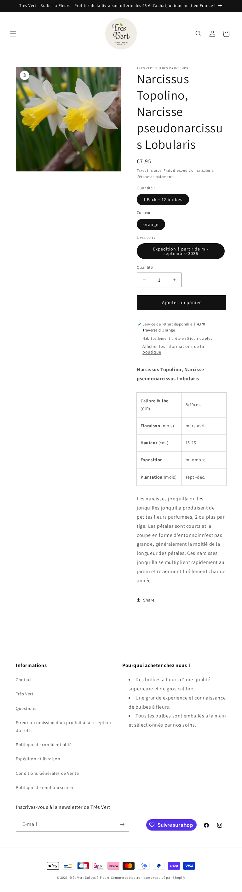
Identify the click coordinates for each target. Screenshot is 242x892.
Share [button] (149, 600)
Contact (24, 679)
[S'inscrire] (122, 824)
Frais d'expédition (180, 170)
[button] (13, 34)
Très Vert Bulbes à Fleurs (90, 877)
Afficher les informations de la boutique (173, 349)
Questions (26, 708)
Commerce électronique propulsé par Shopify (148, 877)
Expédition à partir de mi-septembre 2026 (180, 251)
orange (150, 224)
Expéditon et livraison (38, 759)
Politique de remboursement (45, 787)
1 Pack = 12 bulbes (162, 199)
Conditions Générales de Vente (47, 773)
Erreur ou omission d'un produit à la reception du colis (63, 726)
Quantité (145, 267)
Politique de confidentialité (44, 744)
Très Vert (24, 694)
